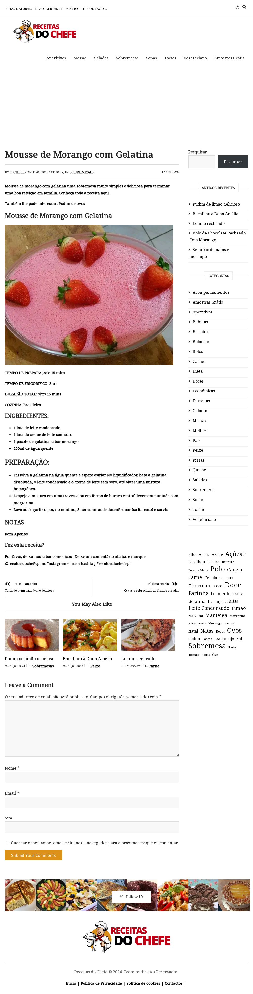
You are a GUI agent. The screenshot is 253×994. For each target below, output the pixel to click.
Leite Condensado (208, 608)
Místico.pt (75, 8)
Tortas (170, 58)
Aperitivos (56, 58)
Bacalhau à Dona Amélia (87, 658)
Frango (239, 593)
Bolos (198, 351)
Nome (12, 768)
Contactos (97, 8)
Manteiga (216, 615)
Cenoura (226, 577)
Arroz (204, 554)
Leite (231, 600)
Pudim (194, 638)
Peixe (95, 665)
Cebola (210, 577)
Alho (192, 554)
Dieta (198, 371)
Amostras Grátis (229, 58)
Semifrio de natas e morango (209, 253)
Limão (239, 608)
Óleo (215, 655)
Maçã (202, 623)
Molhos (199, 430)
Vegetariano (195, 58)
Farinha (198, 593)
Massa (192, 623)
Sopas (151, 58)
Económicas (204, 391)
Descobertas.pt (49, 8)
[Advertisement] (126, 106)
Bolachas (201, 341)
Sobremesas (127, 58)
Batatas (213, 561)
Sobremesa (207, 645)
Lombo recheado (138, 658)
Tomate (194, 654)
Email (12, 793)
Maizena (195, 615)
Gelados (200, 410)
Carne (154, 665)
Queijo (228, 638)
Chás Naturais (19, 8)
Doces (198, 381)
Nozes (220, 631)
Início (71, 983)
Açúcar (235, 553)
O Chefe (17, 171)
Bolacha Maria (198, 570)
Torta (206, 654)
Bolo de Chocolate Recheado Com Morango (218, 236)
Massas (80, 58)
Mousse (230, 623)
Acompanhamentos (211, 292)
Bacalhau (196, 561)
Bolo (218, 568)
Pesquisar (197, 152)
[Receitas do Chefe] (126, 926)
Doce (233, 584)
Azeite (217, 554)
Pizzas (198, 460)
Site (8, 818)
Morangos (215, 623)
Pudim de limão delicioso (29, 658)
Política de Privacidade (101, 983)
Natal (193, 631)
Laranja (215, 601)
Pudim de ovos (72, 203)
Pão (196, 440)
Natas (207, 630)
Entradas (201, 401)
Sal (239, 638)
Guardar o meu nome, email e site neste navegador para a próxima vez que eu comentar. (94, 843)
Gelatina (197, 601)
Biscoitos (201, 331)
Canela (234, 569)
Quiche (199, 470)
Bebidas (200, 322)
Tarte (232, 647)
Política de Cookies (143, 983)
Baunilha (228, 562)
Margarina (238, 616)
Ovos (234, 630)
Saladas (101, 58)
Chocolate (200, 585)
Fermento (221, 593)
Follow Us (135, 896)
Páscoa (207, 639)
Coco (218, 586)
